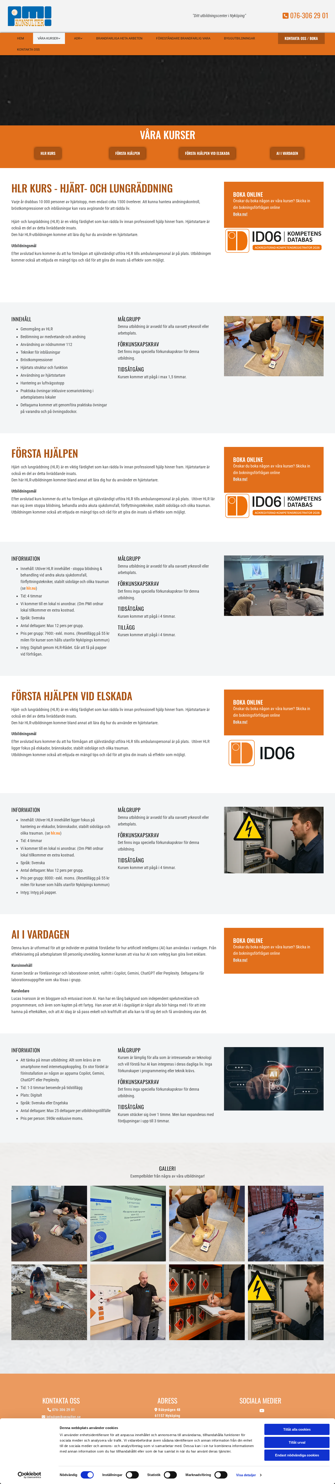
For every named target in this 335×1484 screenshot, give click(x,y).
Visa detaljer (246, 1475)
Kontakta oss (28, 49)
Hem (20, 38)
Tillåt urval (297, 1442)
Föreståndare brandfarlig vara (183, 38)
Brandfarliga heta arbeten (119, 38)
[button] (301, 38)
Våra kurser (48, 38)
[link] (49, 38)
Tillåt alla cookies (297, 1429)
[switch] (132, 1475)
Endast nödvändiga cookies (297, 1455)
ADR (77, 38)
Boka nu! (240, 214)
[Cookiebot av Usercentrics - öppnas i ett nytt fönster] (29, 1475)
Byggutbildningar (239, 38)
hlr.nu (31, 588)
